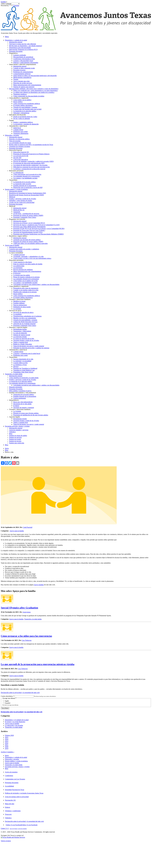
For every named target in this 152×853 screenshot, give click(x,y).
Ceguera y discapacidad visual (23, 61)
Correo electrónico (7, 696)
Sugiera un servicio (15, 437)
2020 (6, 746)
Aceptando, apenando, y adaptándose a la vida (28, 256)
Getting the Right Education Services (25, 322)
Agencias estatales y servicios (18, 430)
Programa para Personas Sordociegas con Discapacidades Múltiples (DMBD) (38, 234)
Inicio (7, 448)
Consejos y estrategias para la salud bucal (26, 353)
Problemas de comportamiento (23, 72)
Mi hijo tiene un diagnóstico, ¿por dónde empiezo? (25, 46)
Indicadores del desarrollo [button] (17, 115)
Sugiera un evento (15, 439)
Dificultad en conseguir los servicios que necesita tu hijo (31, 167)
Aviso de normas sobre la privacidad (17, 797)
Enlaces (7, 807)
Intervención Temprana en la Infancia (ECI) (23, 49)
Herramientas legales (20, 329)
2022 (6, 743)
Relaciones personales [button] (16, 171)
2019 (6, 748)
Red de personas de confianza (23, 269)
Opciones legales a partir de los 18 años (26, 340)
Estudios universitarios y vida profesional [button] (22, 393)
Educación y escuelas (12, 759)
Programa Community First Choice (24, 217)
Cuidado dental (18, 130)
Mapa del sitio (9, 804)
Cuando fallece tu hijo (20, 363)
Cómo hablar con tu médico (22, 100)
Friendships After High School (23, 372)
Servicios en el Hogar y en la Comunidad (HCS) (29, 223)
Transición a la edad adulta (33, 619)
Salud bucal (17, 128)
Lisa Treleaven (26, 640)
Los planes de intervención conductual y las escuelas (30, 165)
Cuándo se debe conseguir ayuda (24, 68)
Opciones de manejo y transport (23, 407)
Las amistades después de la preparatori (26, 279)
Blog (10, 434)
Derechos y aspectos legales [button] (18, 327)
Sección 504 (17, 158)
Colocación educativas (20, 159)
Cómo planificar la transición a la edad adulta (23, 378)
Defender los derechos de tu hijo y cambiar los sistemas (31, 348)
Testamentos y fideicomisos (22, 331)
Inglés (7, 701)
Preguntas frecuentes (16, 51)
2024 (6, 739)
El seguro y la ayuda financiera (15, 722)
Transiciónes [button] (13, 180)
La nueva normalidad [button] (16, 253)
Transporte (16, 212)
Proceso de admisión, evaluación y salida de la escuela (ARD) (33, 161)
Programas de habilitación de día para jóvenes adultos (30, 415)
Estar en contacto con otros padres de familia (27, 264)
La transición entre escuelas (22, 184)
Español (7, 703)
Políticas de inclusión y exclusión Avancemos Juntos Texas (24, 793)
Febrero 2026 (9, 735)
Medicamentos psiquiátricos (22, 77)
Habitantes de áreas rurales (22, 307)
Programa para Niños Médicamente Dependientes (29, 227)
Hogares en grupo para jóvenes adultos (26, 413)
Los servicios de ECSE (20, 156)
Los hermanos (17, 268)
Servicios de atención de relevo (23, 312)
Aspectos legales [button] (14, 417)
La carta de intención (20, 333)
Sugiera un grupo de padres (18, 435)
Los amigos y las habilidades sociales (25, 178)
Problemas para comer (20, 131)
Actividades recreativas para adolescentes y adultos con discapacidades (36, 284)
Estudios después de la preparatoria (24, 185)
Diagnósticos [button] (13, 53)
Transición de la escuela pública (23, 394)
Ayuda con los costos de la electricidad (21, 202)
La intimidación (18, 172)
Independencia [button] (14, 400)
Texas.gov (8, 814)
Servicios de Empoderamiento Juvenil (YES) (27, 232)
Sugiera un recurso (15, 441)
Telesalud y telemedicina (21, 113)
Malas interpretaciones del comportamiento (27, 85)
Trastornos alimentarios (20, 133)
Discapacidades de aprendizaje (23, 57)
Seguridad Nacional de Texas (14, 790)
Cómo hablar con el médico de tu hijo (25, 281)
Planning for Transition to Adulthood (25, 368)
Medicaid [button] (12, 206)
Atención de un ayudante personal (24, 323)
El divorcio (16, 273)
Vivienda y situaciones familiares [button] (20, 299)
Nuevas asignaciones (20, 305)
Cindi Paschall (27, 527)
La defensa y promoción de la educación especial (29, 169)
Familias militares (19, 303)
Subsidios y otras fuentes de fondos (20, 200)
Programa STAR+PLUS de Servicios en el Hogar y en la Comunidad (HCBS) (38, 228)
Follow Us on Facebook (21, 825)
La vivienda (17, 309)
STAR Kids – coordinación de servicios (26, 213)
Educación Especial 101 (21, 152)
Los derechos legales (20, 337)
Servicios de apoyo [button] (15, 310)
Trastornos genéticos (20, 94)
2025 (6, 737)
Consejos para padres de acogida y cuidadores (24, 249)
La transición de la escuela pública (24, 182)
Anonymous (27, 612)
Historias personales (15, 387)
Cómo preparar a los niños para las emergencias (26, 636)
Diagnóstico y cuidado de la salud (16, 757)
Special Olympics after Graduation (19, 607)
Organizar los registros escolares (19, 146)
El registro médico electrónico (23, 105)
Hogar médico (18, 102)
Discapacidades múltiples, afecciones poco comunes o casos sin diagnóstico (33, 89)
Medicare (12, 197)
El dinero (16, 406)
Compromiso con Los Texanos (15, 779)
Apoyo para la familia (17, 531)
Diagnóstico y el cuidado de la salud (17, 720)
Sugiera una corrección (16, 443)
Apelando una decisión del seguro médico (27, 240)
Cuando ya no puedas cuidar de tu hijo (25, 290)
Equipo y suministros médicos (23, 122)
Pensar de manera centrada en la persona (26, 277)
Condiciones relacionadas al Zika (24, 59)
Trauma (15, 79)
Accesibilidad (9, 786)
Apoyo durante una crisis (21, 81)
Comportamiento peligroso (22, 74)
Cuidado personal (19, 254)
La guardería (17, 314)
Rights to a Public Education (22, 344)
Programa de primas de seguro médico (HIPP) (28, 215)
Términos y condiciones (13, 811)
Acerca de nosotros (11, 772)
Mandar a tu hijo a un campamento (24, 318)
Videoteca (12, 432)
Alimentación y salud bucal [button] (18, 126)
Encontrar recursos (19, 70)
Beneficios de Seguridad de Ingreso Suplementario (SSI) (27, 193)
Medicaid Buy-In (18, 210)
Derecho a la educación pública (19, 139)
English (3, 2)
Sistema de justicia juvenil (21, 335)
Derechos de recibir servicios (22, 83)
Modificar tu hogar (19, 301)
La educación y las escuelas (14, 725)
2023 (6, 741)
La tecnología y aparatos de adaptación (26, 124)
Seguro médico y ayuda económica (16, 761)
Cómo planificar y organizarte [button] (19, 98)
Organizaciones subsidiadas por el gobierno (27, 316)
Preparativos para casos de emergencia (25, 288)
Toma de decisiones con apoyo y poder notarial (28, 346)
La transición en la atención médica (24, 111)
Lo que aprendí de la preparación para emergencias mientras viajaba (37, 664)
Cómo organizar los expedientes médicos (26, 103)
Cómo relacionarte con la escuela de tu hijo (27, 174)
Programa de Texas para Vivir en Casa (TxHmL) (29, 230)
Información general (15, 42)
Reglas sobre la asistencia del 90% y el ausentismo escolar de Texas (31, 144)
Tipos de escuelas (14, 141)
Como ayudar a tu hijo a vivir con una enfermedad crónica (32, 258)
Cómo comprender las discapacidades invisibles (28, 96)
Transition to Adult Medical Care (24, 370)
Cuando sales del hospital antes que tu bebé (27, 109)
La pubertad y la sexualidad (22, 361)
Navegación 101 (10, 800)
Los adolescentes (18, 266)
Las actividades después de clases (20, 143)
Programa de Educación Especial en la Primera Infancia (31, 154)
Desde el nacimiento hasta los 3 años (25, 116)
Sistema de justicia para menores (23, 87)
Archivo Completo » (7, 752)
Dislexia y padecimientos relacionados (25, 62)
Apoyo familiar (39, 585)
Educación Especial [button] (15, 150)
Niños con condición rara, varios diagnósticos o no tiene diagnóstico (35, 90)
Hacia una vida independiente (23, 402)
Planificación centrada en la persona (25, 292)
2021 (6, 745)
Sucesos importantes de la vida (23, 359)
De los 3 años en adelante (21, 118)
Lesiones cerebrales (19, 55)
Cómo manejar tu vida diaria (22, 262)
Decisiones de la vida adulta (22, 404)
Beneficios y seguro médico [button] (18, 236)
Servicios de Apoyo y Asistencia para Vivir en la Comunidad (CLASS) (36, 225)
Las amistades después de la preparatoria (26, 176)
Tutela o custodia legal (20, 342)
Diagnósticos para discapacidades (20, 47)
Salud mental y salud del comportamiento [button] (22, 64)
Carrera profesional (19, 398)
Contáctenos (9, 775)
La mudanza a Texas (20, 365)
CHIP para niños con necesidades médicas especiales (30, 243)
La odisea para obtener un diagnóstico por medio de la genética (33, 92)
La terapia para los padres (21, 275)
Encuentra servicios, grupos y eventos (17, 767)
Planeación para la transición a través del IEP (27, 187)
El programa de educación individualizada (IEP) (29, 163)
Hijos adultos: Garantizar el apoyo (20, 391)
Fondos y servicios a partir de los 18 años (22, 199)
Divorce (16, 366)
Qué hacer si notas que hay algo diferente (22, 44)
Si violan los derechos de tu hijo (23, 338)
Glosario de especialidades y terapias (25, 107)
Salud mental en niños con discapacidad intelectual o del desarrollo (35, 75)
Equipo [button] (11, 120)
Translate (16, 5)
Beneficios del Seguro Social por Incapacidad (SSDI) (26, 195)
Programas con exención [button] (17, 219)
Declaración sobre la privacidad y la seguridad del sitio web (20, 692)
